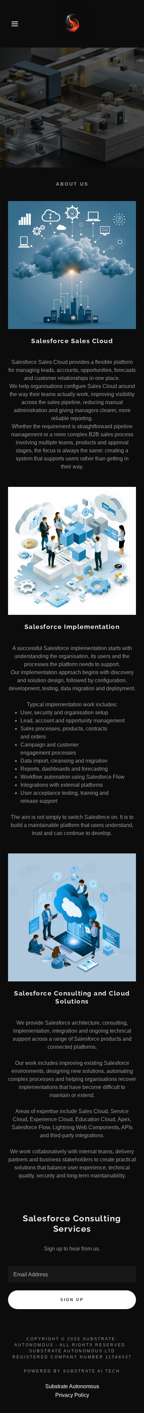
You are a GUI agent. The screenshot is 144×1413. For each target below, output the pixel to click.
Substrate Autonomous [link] (72, 1386)
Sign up (72, 1299)
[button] (11, 23)
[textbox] (72, 1274)
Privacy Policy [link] (72, 1395)
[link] (72, 23)
